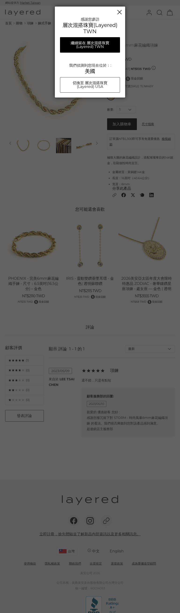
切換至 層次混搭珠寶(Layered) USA (90, 85)
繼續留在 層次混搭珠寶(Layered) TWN (90, 45)
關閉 (119, 12)
